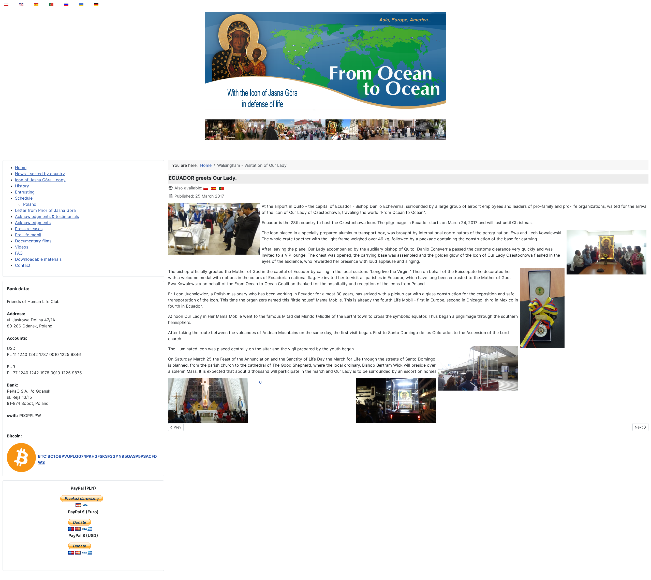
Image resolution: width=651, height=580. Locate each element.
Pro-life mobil (28, 234)
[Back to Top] (643, 563)
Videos (21, 247)
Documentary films (33, 240)
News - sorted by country (40, 173)
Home (20, 167)
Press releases (28, 228)
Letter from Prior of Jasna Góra (45, 210)
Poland (29, 204)
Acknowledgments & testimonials (47, 216)
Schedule (24, 198)
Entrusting (25, 192)
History (22, 185)
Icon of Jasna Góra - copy (40, 179)
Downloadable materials (38, 259)
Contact (23, 265)
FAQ (19, 253)
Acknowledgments (33, 222)
